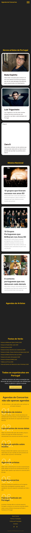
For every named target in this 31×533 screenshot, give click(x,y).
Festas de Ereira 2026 (6, 347)
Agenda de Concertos (9, 2)
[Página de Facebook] (14, 527)
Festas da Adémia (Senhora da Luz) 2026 (11, 354)
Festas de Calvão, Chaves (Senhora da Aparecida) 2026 (15, 352)
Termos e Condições (15, 518)
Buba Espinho (10, 75)
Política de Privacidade (15, 521)
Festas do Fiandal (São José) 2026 (9, 345)
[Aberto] (28, 2)
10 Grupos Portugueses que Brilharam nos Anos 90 (15, 234)
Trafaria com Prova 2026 (7, 362)
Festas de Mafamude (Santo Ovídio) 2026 (11, 342)
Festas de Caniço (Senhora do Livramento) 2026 (13, 349)
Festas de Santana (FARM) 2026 (9, 359)
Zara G (7, 144)
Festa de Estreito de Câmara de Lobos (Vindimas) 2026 (15, 364)
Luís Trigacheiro (11, 109)
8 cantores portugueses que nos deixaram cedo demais (15, 281)
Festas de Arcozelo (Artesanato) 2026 (10, 357)
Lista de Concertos (15, 387)
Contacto (15, 523)
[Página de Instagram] (16, 527)
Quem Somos (15, 516)
